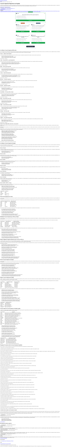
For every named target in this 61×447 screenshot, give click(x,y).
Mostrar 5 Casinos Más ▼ (30, 46)
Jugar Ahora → (30, 20)
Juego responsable (9, 443)
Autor (1, 1)
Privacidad (1, 443)
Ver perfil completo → (2, 421)
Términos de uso (4, 443)
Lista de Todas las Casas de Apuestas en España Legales (20, 11)
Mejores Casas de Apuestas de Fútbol (9, 11)
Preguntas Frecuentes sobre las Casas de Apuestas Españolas (33, 11)
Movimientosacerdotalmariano (3, 0)
